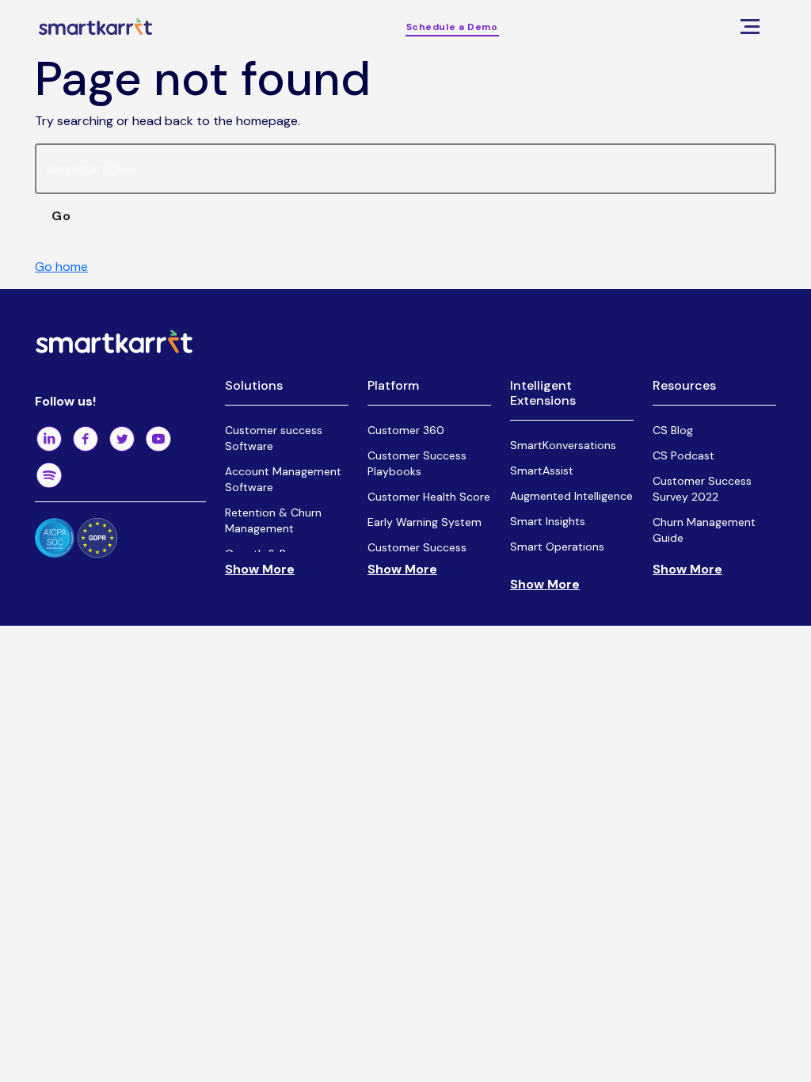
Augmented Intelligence (571, 496)
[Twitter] (122, 439)
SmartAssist (541, 470)
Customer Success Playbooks (416, 463)
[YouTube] (158, 439)
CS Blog (673, 430)
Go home (61, 266)
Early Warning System (424, 522)
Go (61, 216)
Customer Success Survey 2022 (702, 489)
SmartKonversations (563, 445)
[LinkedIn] (49, 439)
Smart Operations (557, 546)
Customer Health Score (428, 497)
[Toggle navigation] (750, 26)
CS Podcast (683, 455)
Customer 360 (405, 430)
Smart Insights (547, 521)
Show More (260, 569)
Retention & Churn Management (273, 520)
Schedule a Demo (452, 27)
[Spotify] (49, 475)
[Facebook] (85, 439)
